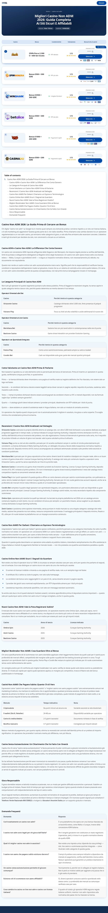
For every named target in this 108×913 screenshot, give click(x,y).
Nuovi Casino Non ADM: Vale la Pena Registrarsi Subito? (31, 200)
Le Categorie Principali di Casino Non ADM (26, 185)
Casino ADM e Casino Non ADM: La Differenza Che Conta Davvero (35, 182)
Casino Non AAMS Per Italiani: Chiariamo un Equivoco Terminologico (36, 194)
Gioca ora (89, 56)
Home (48, 11)
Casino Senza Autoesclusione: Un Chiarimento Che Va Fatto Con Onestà (37, 209)
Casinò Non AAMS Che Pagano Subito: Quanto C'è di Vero (32, 206)
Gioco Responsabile (17, 212)
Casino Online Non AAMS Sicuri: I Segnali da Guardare (30, 197)
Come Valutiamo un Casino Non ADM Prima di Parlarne (31, 188)
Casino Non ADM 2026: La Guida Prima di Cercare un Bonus (31, 179)
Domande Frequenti (17, 215)
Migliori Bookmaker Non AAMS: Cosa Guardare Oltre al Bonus (34, 203)
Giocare (101, 3)
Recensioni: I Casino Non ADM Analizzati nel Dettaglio (30, 191)
